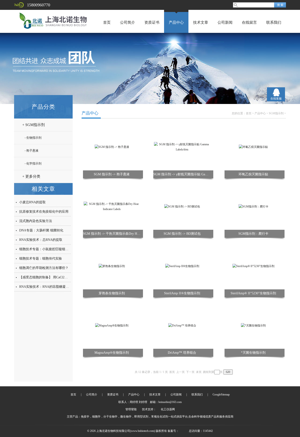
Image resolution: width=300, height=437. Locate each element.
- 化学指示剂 (33, 163)
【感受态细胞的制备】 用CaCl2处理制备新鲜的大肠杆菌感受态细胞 (68, 277)
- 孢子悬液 (31, 150)
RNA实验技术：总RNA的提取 (40, 240)
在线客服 (276, 98)
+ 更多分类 (31, 176)
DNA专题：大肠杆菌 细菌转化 (41, 230)
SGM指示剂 (276, 113)
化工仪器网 (168, 409)
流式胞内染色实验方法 (35, 221)
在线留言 (249, 22)
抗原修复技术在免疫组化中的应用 (43, 211)
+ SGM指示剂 (33, 125)
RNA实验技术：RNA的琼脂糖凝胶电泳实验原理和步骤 (58, 286)
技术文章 (200, 22)
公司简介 (127, 22)
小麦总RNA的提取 (32, 202)
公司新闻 (225, 22)
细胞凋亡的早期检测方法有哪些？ (43, 268)
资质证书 (151, 22)
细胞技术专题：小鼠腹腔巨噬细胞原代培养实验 (53, 249)
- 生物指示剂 (33, 137)
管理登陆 (131, 409)
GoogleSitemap (221, 394)
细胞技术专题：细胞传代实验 (40, 258)
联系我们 (273, 22)
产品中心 (176, 22)
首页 (107, 22)
